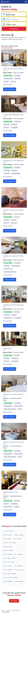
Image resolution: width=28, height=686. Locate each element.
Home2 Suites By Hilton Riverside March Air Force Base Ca (14, 442)
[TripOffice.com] (5, 2)
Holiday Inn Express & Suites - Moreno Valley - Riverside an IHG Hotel (14, 256)
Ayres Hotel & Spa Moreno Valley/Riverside (14, 69)
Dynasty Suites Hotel (10, 492)
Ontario (17, 581)
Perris (15, 539)
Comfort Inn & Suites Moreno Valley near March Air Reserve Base (14, 210)
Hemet (15, 566)
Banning (5, 569)
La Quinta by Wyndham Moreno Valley (14, 115)
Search (15, 29)
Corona (5, 566)
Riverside (6, 398)
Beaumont (5, 550)
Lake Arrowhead (7, 573)
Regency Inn (7, 348)
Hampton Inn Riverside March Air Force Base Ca (14, 394)
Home (2, 610)
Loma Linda (6, 531)
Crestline (16, 569)
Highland (5, 546)
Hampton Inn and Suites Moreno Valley (14, 161)
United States (16, 610)
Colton (4, 539)
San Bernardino (7, 542)
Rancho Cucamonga (8, 577)
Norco (15, 554)
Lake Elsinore (6, 562)
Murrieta (5, 581)
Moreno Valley (5, 612)
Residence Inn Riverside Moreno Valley (14, 305)
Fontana (5, 554)
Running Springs (7, 558)
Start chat (14, 601)
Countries (8, 610)
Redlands (16, 535)
